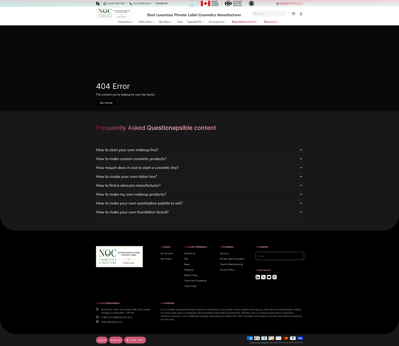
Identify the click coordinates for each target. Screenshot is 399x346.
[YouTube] (269, 277)
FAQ (186, 258)
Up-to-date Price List (289, 3)
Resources (271, 21)
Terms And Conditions (195, 280)
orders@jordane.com (111, 321)
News (187, 264)
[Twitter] (263, 277)
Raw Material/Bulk (244, 21)
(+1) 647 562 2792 (115, 3)
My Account (167, 253)
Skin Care (145, 21)
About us (224, 253)
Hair (180, 21)
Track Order (190, 286)
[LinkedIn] (258, 277)
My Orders (166, 258)
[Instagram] (274, 277)
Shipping (188, 269)
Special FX (194, 21)
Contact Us (161, 3)
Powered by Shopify (258, 342)
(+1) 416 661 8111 (141, 3)
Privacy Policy (227, 269)
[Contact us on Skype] (98, 3)
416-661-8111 (125, 317)
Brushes (164, 21)
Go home (106, 102)
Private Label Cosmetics (232, 258)
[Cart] (292, 14)
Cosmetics (124, 21)
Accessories (216, 21)
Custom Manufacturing (231, 264)
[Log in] (300, 14)
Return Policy (191, 275)
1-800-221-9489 (109, 317)
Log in (102, 340)
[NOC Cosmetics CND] (114, 13)
